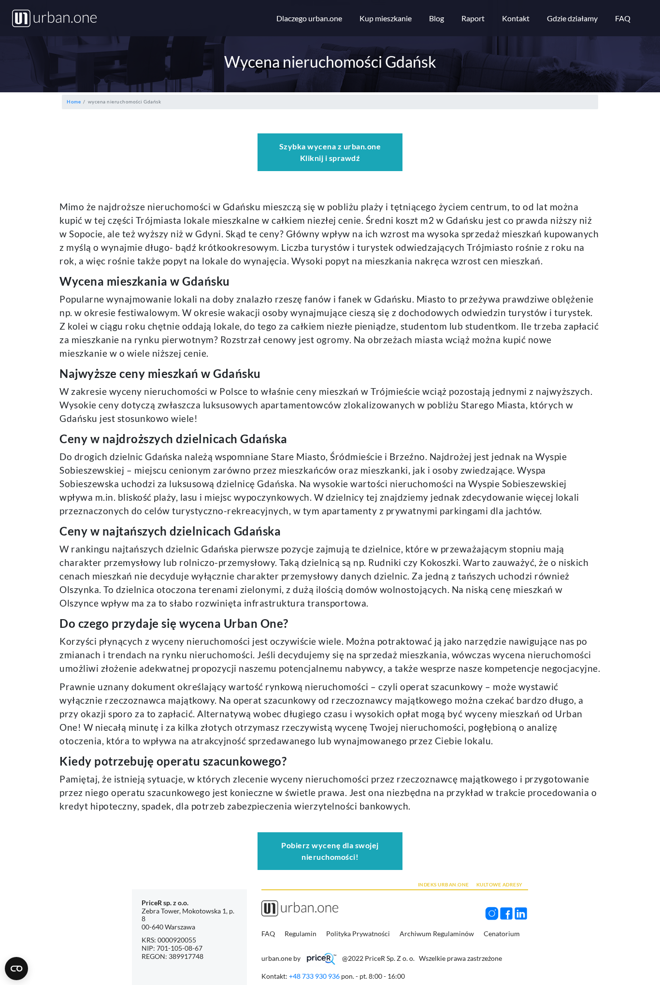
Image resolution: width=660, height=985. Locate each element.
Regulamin (301, 933)
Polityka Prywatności (358, 933)
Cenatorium (502, 933)
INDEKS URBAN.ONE (443, 884)
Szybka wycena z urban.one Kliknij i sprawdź (330, 152)
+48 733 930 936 (314, 976)
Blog (436, 18)
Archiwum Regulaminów (437, 933)
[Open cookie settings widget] (16, 968)
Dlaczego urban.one (309, 18)
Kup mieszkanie (385, 18)
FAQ (268, 933)
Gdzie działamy (572, 18)
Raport (473, 18)
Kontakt (516, 18)
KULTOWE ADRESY (499, 884)
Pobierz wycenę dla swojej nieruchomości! (330, 850)
